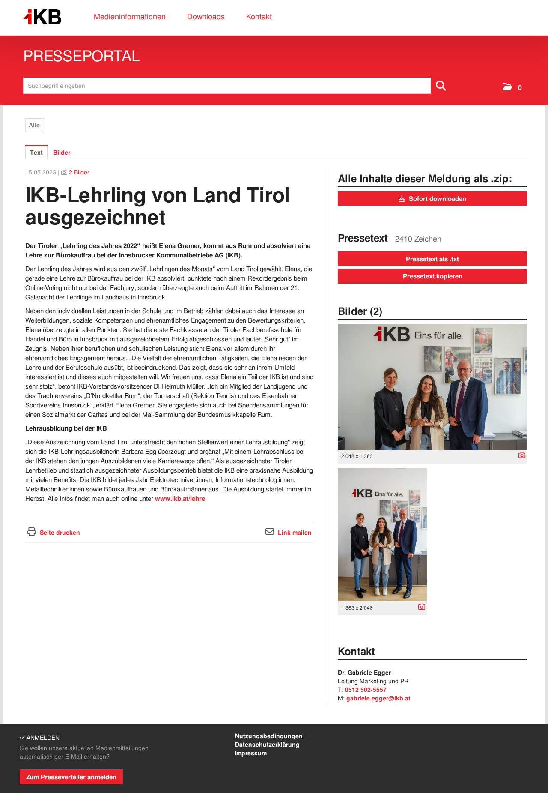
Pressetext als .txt (432, 259)
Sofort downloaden (436, 199)
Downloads (206, 16)
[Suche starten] (441, 86)
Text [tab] (36, 152)
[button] (512, 88)
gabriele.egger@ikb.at (378, 698)
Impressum (251, 753)
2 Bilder (79, 172)
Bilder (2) (360, 311)
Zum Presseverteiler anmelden (71, 777)
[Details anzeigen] (519, 455)
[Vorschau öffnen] (432, 387)
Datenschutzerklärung (267, 744)
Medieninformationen (130, 16)
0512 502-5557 (366, 690)
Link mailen (295, 532)
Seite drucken (60, 532)
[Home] (42, 17)
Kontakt (259, 16)
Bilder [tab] (61, 152)
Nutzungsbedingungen (269, 736)
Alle (34, 125)
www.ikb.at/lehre (180, 498)
